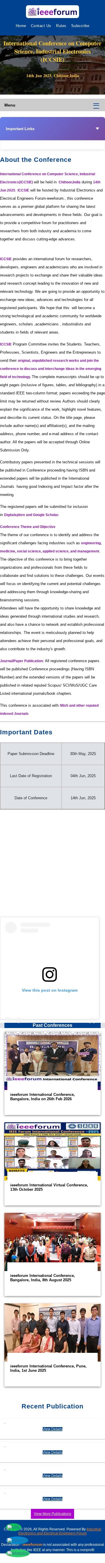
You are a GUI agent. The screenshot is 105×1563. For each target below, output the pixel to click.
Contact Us (41, 26)
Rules (61, 26)
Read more (52, 1073)
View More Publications (52, 1514)
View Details (52, 1429)
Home (21, 26)
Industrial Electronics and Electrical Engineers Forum (59, 1531)
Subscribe (80, 26)
